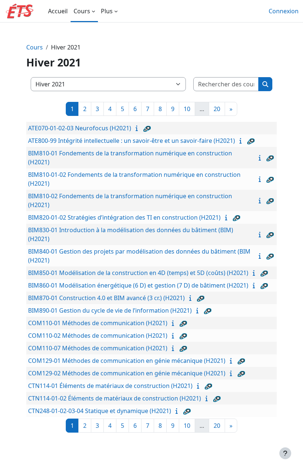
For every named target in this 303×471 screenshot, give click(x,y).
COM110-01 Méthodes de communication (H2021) (97, 323)
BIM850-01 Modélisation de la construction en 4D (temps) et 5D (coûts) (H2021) (138, 273)
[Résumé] (138, 128)
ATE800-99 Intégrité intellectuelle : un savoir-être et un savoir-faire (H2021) (131, 141)
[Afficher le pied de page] (285, 453)
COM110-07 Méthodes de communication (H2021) (97, 348)
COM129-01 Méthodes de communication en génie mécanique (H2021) (126, 361)
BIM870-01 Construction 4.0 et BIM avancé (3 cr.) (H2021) (106, 298)
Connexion (284, 11)
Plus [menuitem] (107, 11)
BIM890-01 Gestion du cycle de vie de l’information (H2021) (110, 310)
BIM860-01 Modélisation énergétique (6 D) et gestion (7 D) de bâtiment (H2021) (138, 285)
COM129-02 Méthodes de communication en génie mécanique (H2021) (126, 373)
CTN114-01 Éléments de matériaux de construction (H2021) (110, 386)
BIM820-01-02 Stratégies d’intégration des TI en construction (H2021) (124, 217)
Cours (34, 47)
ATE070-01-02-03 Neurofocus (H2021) (79, 128)
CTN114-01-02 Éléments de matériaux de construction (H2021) (114, 398)
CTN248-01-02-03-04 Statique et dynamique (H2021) (99, 411)
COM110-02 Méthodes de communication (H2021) (97, 335)
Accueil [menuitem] (58, 11)
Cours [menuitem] (82, 11)
